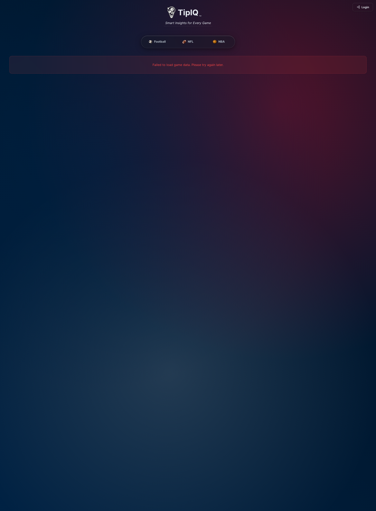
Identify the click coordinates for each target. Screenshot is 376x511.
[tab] (157, 42)
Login (365, 7)
